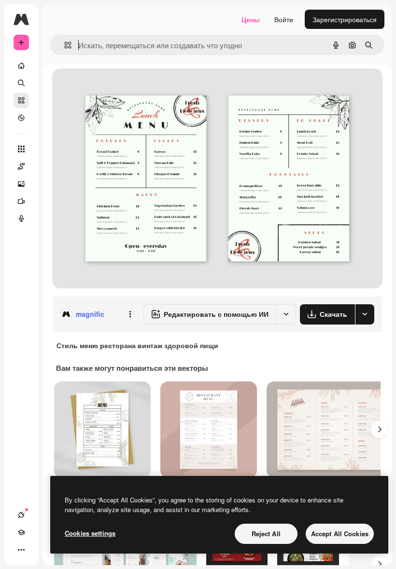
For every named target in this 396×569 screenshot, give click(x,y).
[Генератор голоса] (21, 218)
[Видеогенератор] (21, 201)
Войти (283, 19)
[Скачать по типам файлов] (364, 314)
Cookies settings (90, 533)
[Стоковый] (21, 100)
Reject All (266, 533)
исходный (116, 86)
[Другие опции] (130, 314)
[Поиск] (21, 83)
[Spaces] (21, 166)
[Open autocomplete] (64, 45)
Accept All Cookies (339, 533)
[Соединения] (21, 515)
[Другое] (21, 549)
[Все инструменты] (21, 149)
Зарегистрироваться (344, 19)
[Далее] (379, 429)
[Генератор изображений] (21, 183)
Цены (250, 19)
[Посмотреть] (21, 117)
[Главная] (21, 65)
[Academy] (21, 532)
